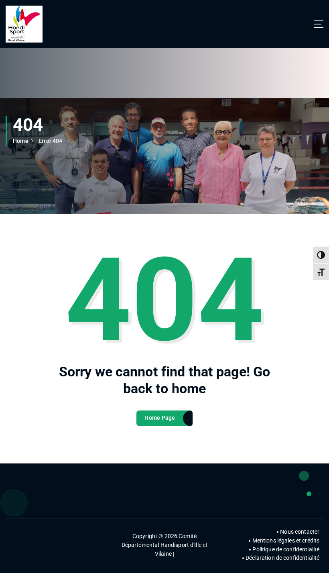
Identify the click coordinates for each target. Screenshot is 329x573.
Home (20, 141)
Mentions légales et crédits (285, 540)
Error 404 (50, 141)
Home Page (159, 418)
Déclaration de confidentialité (282, 558)
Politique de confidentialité (285, 549)
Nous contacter (299, 531)
